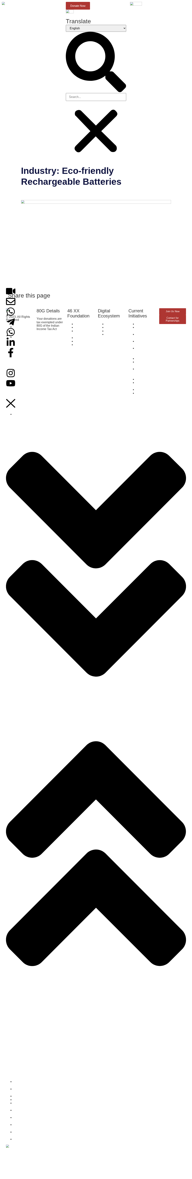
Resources (13, 1034)
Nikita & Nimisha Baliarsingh (59, 193)
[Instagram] (10, 373)
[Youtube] (10, 383)
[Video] (10, 291)
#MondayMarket (16, 1071)
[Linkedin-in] (10, 342)
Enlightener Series (18, 1010)
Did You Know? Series (21, 1022)
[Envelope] (10, 301)
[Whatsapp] (10, 311)
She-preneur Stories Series (24, 1016)
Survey (10, 1004)
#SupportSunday (17, 1065)
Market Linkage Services (22, 1028)
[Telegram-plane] (10, 322)
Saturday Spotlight (18, 1059)
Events (10, 1053)
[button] (96, 62)
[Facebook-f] (10, 352)
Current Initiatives (17, 1000)
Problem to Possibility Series (25, 1047)
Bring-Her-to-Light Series (22, 1041)
